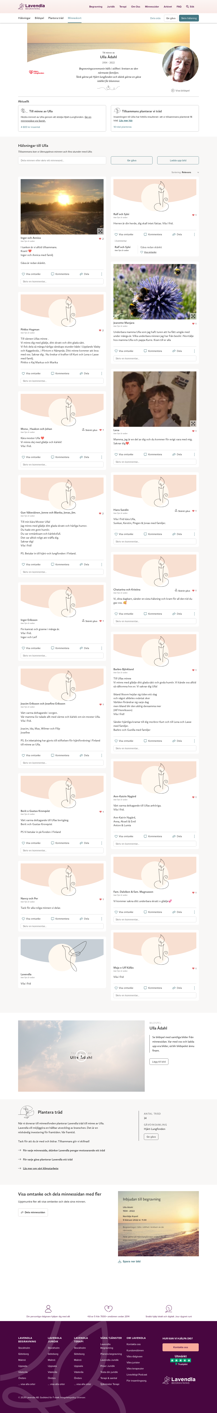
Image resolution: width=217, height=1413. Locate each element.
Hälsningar (24, 18)
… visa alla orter (26, 1384)
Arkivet (168, 6)
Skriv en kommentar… (35, 281)
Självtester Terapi (109, 1384)
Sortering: (176, 172)
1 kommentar (121, 241)
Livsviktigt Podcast (137, 1374)
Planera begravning (111, 1354)
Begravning (95, 6)
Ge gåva (170, 18)
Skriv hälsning (189, 18)
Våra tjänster (111, 1338)
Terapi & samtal (108, 1378)
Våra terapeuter (135, 1368)
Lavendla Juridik (55, 1339)
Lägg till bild (159, 1061)
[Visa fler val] (102, 274)
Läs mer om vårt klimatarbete (40, 1168)
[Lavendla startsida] (32, 6)
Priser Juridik (107, 1366)
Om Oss (135, 6)
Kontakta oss (134, 1344)
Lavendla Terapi (81, 1339)
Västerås (23, 1372)
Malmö (22, 1360)
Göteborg (23, 1354)
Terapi (122, 6)
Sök (192, 6)
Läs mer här (126, 120)
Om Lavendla (136, 1338)
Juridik (111, 6)
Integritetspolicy (68, 1397)
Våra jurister (133, 1362)
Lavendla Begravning (27, 1339)
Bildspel (39, 18)
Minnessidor (152, 6)
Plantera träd (56, 18)
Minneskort (74, 18)
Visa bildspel (182, 90)
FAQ (179, 6)
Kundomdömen (135, 1350)
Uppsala (22, 1366)
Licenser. (81, 1397)
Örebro (22, 1378)
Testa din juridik (109, 1372)
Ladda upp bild (178, 160)
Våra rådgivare (134, 1356)
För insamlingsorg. (137, 1380)
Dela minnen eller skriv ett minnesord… (42, 160)
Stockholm (24, 1348)
